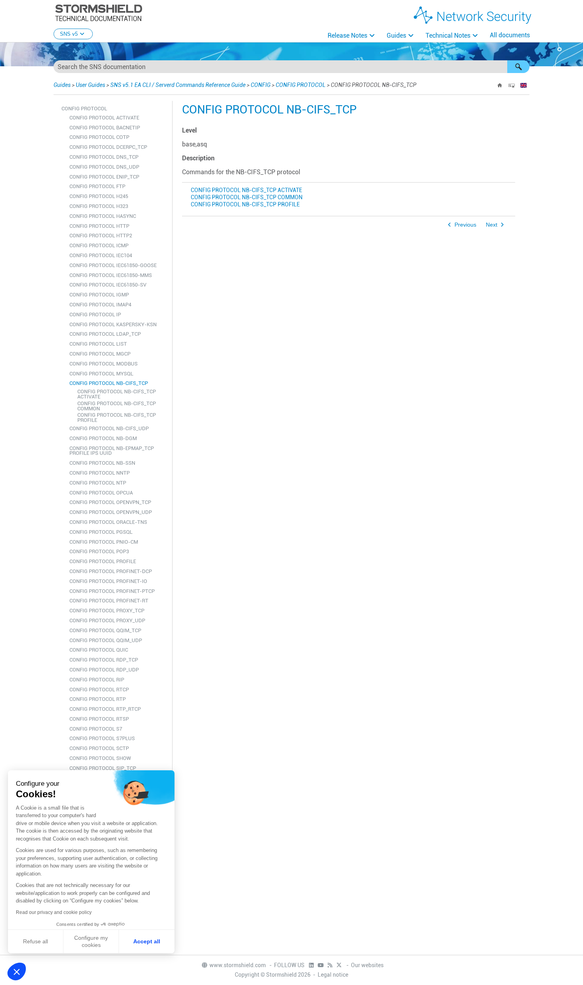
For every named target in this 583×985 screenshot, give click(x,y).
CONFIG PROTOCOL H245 (98, 196)
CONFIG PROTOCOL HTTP (99, 226)
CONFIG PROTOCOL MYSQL (101, 374)
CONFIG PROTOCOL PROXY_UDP (107, 620)
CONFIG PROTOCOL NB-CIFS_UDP (109, 428)
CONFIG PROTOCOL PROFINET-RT (108, 601)
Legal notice (333, 975)
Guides (396, 35)
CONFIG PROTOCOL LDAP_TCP (105, 334)
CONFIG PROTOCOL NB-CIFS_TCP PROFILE (116, 417)
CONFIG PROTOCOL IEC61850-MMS (110, 275)
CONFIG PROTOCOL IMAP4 (100, 305)
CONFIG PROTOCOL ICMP (98, 245)
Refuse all (35, 941)
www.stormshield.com (238, 965)
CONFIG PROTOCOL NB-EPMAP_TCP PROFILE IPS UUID (111, 450)
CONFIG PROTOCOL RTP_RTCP (105, 709)
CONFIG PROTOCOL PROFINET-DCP (110, 571)
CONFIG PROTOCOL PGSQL (100, 532)
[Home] (499, 85)
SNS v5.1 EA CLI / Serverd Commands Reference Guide (177, 85)
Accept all (146, 941)
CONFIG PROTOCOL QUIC (98, 650)
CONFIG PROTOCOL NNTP (99, 473)
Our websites (367, 965)
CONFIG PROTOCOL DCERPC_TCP (108, 147)
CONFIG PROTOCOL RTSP (99, 719)
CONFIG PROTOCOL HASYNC (102, 216)
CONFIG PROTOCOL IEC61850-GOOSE (113, 265)
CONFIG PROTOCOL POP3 (99, 551)
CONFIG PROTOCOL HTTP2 (100, 236)
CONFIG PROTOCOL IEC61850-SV (107, 285)
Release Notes (347, 35)
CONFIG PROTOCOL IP (95, 314)
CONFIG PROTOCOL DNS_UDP (104, 167)
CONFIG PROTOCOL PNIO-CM (103, 542)
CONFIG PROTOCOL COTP (99, 137)
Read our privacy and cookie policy (54, 912)
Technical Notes (448, 35)
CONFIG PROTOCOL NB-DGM (103, 438)
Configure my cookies (91, 941)
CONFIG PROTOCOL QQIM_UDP (105, 640)
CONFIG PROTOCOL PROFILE (102, 561)
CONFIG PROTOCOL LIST (98, 344)
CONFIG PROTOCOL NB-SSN (102, 463)
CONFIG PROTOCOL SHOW (100, 758)
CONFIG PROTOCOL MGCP (99, 354)
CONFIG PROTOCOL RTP (97, 699)
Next (491, 225)
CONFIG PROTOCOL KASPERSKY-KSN (113, 324)
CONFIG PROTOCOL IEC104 (100, 255)
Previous (465, 225)
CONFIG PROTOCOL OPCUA (101, 493)
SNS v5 (69, 34)
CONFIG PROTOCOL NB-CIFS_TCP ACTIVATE (116, 394)
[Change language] (523, 85)
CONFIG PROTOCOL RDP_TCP (103, 660)
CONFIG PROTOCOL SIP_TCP (102, 768)
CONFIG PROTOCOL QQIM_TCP (105, 630)
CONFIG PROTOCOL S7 (95, 729)
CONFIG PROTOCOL (301, 85)
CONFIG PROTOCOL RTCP (99, 690)
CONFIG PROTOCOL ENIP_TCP (104, 177)
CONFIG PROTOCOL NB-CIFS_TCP (108, 383)
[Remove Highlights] (511, 85)
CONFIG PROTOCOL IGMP (99, 295)
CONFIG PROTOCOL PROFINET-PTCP (112, 591)
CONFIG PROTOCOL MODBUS (103, 364)
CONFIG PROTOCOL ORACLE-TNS (108, 522)
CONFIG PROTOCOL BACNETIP (104, 128)
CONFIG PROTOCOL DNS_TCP (103, 157)
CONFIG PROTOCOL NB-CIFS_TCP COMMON (116, 406)
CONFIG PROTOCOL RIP (96, 680)
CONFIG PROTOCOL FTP (97, 186)
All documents (510, 35)
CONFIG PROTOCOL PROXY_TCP (106, 611)
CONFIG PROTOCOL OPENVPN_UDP (110, 512)
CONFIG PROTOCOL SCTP (99, 748)
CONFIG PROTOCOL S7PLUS (102, 738)
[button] (518, 66)
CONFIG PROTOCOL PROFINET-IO (108, 581)
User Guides (90, 85)
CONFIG (260, 85)
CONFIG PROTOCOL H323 (98, 206)
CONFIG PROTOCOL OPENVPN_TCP (110, 502)
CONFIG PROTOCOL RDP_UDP (104, 670)
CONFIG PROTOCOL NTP (97, 483)
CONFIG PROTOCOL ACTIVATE (104, 118)
